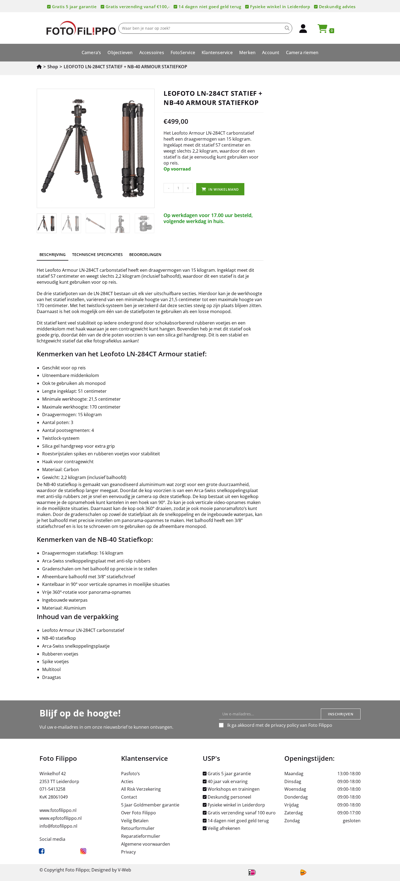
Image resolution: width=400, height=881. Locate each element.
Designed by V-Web (111, 870)
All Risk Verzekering (141, 789)
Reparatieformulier (140, 836)
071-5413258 (52, 789)
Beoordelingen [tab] (145, 254)
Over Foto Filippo (138, 813)
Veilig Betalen (135, 821)
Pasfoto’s (130, 774)
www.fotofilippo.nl (57, 810)
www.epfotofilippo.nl (60, 818)
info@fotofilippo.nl (58, 826)
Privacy (128, 852)
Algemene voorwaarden (145, 844)
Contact (129, 797)
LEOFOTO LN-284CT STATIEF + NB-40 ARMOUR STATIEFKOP (125, 67)
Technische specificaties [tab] (97, 254)
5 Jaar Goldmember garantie (150, 805)
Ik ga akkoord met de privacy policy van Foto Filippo (279, 725)
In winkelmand (223, 189)
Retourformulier (138, 828)
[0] (320, 30)
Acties (127, 781)
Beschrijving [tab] (52, 254)
